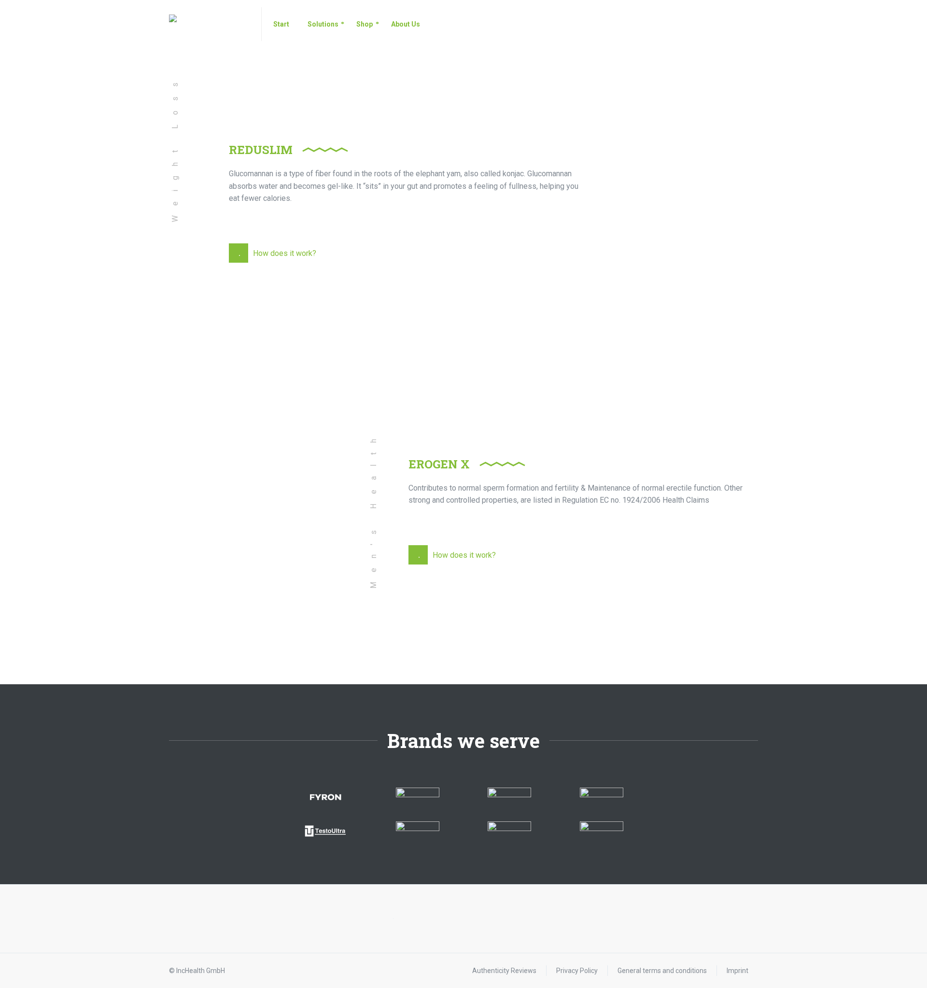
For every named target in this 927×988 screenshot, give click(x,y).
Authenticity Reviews (504, 970)
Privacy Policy (577, 970)
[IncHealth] (209, 24)
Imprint (737, 970)
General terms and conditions (662, 970)
